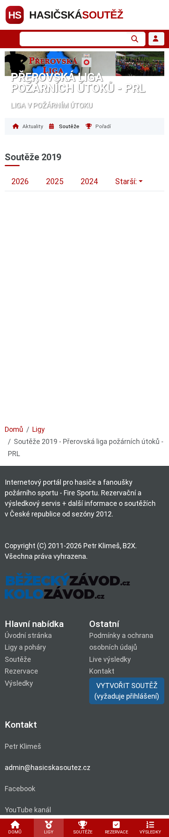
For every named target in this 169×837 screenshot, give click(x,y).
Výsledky (19, 683)
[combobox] (73, 39)
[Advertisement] (84, 320)
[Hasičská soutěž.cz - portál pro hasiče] (79, 14)
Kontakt (101, 671)
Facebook (20, 788)
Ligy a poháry (25, 647)
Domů (14, 429)
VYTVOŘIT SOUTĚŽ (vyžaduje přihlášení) (126, 690)
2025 (54, 181)
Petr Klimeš (23, 746)
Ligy (38, 429)
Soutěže (68, 126)
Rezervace (21, 671)
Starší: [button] (126, 181)
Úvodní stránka (28, 635)
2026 (20, 181)
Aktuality (32, 126)
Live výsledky (110, 659)
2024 (89, 181)
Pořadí (102, 126)
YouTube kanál (28, 810)
